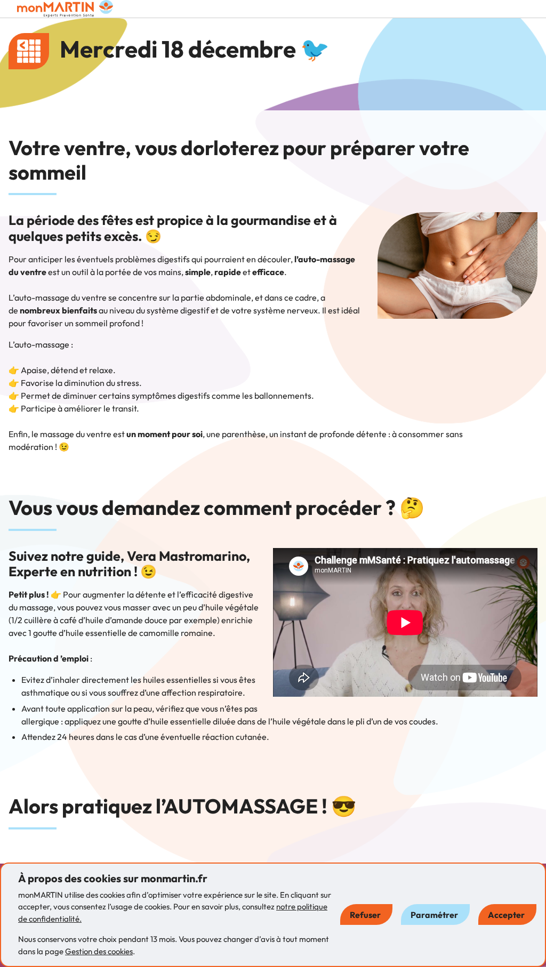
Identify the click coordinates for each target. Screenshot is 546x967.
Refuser (365, 914)
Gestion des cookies (99, 951)
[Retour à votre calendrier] (29, 51)
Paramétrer (434, 914)
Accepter (506, 914)
